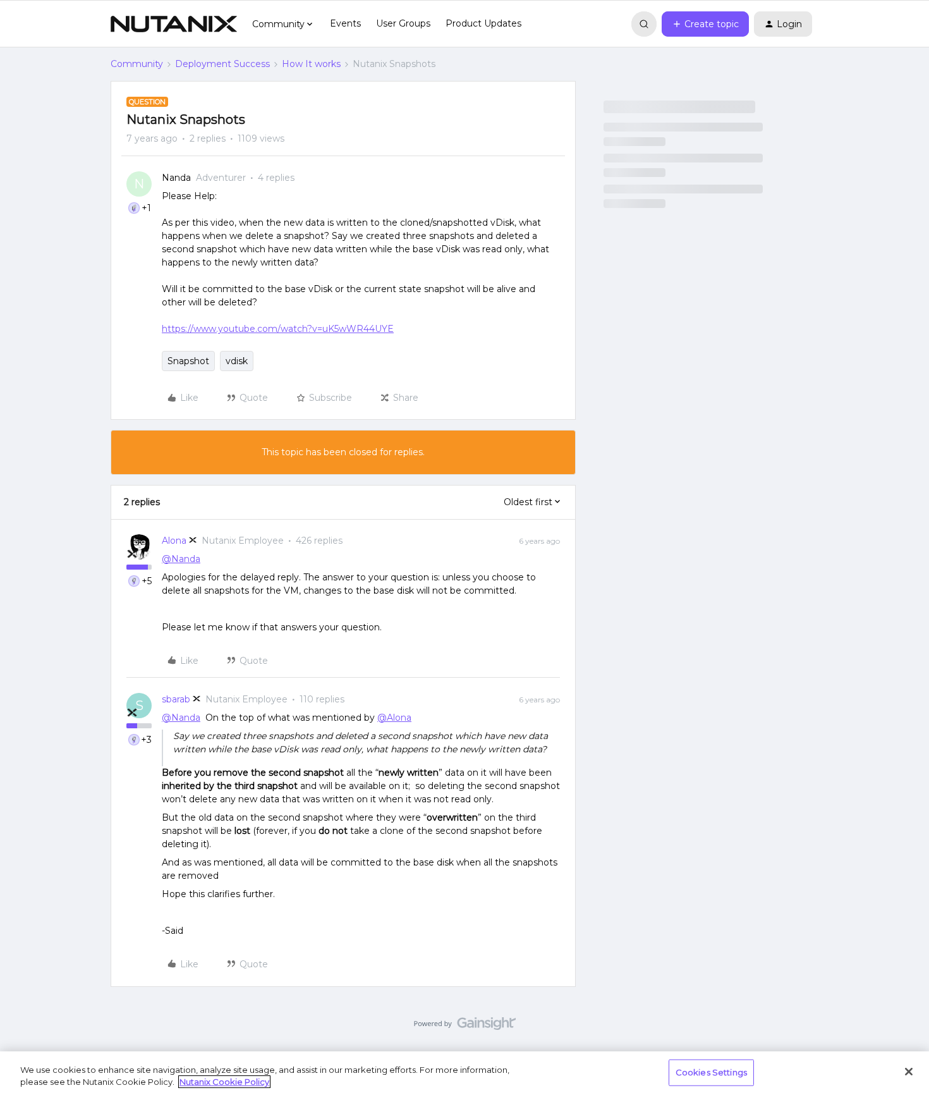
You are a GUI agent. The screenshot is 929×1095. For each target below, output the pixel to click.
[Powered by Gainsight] (465, 1026)
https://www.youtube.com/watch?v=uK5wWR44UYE (278, 328)
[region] (464, 1073)
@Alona (394, 717)
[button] (705, 24)
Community (137, 64)
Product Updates (483, 23)
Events (345, 23)
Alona (174, 540)
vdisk (237, 361)
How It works (311, 64)
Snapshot (188, 361)
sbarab (176, 699)
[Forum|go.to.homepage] (174, 24)
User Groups (403, 23)
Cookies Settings (711, 1072)
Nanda (176, 177)
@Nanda (181, 559)
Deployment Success (222, 64)
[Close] (909, 1072)
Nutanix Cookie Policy (224, 1082)
